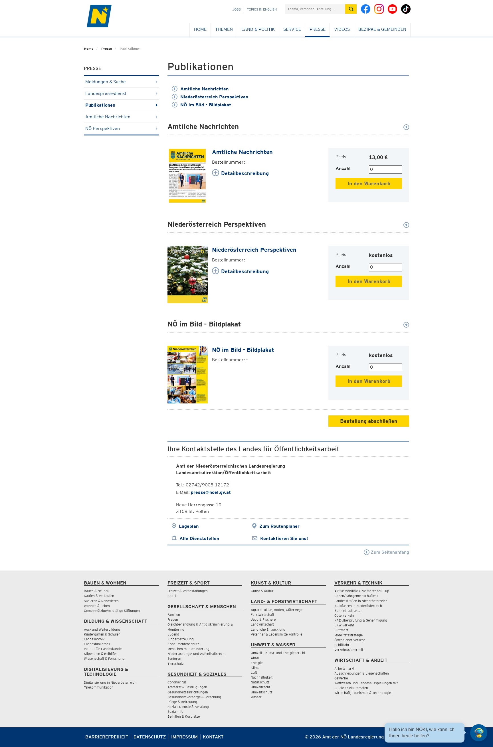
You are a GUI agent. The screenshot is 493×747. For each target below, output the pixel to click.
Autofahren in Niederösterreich (358, 606)
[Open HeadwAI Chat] (478, 732)
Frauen (172, 619)
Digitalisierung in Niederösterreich (110, 682)
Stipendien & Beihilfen (101, 653)
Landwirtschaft (262, 624)
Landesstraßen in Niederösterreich (360, 601)
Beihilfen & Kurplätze (183, 716)
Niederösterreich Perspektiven (214, 97)
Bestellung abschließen (368, 421)
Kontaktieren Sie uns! (284, 538)
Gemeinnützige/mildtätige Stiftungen (112, 610)
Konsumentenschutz (183, 644)
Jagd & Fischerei (263, 619)
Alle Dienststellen (199, 538)
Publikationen (100, 105)
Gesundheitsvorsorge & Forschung (194, 697)
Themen (224, 29)
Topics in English (262, 9)
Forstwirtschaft (262, 614)
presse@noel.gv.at (211, 492)
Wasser (256, 697)
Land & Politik (258, 29)
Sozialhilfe (175, 711)
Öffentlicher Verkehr (349, 640)
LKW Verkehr (344, 625)
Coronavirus (177, 682)
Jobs (236, 9)
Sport (171, 596)
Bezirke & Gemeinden (382, 29)
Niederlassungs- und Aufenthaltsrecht (196, 653)
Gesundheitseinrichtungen (187, 692)
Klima (255, 667)
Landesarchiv (94, 639)
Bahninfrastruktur (348, 610)
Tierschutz (175, 663)
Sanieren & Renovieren (101, 601)
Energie (256, 663)
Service (292, 29)
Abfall (255, 658)
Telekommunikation (99, 687)
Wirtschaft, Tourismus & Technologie (362, 693)
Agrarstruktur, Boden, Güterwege (276, 610)
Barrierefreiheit (106, 737)
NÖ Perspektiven (102, 128)
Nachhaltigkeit (261, 677)
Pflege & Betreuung (182, 702)
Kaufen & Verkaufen (99, 596)
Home (200, 29)
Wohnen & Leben (97, 606)
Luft (254, 672)
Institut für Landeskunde (103, 649)
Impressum (184, 737)
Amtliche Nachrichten (107, 116)
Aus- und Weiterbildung (102, 629)
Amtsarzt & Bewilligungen (187, 687)
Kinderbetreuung (180, 639)
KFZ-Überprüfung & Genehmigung (360, 620)
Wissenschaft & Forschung (104, 658)
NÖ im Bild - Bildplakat (205, 104)
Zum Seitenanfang (389, 552)
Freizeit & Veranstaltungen (187, 591)
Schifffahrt (342, 645)
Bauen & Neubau (96, 591)
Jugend (173, 634)
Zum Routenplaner (279, 526)
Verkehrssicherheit (348, 649)
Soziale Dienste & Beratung (188, 707)
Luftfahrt (341, 630)
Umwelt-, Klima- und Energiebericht (278, 653)
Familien (173, 614)
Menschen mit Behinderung (188, 649)
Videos (342, 29)
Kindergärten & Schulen (102, 634)
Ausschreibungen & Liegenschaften (361, 673)
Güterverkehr (344, 615)
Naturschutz (260, 682)
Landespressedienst (105, 93)
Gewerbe (341, 678)
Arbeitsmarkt (344, 668)
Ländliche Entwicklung (268, 629)
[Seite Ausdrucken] (404, 739)
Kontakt (213, 737)
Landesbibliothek (97, 644)
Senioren (174, 658)
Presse (318, 29)
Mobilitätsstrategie (348, 635)
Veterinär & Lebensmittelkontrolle (276, 634)
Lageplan (189, 526)
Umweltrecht (260, 687)
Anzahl (343, 168)
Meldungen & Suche (105, 81)
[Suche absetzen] (351, 9)
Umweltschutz (261, 692)
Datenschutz (150, 737)
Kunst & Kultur (262, 591)
